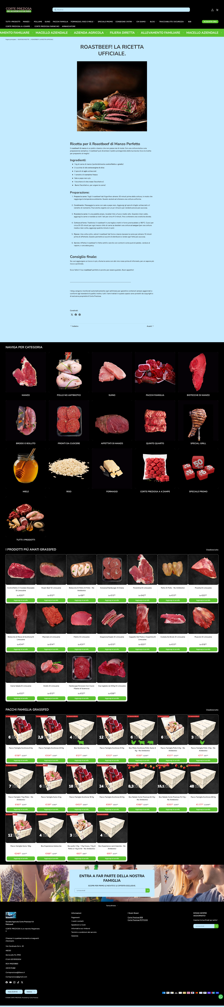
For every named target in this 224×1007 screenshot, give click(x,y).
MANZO (26, 22)
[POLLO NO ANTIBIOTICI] (69, 372)
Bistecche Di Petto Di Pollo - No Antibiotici (81, 589)
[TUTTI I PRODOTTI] (26, 517)
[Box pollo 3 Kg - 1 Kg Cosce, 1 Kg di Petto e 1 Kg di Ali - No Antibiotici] (81, 827)
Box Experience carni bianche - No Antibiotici (112, 847)
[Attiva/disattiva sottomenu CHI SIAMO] (147, 22)
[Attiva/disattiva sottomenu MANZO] (31, 22)
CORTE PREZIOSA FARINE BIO (46, 26)
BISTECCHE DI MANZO (198, 395)
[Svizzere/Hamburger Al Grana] (112, 569)
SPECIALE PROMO (105, 22)
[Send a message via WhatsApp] (220, 996)
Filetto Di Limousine (82, 637)
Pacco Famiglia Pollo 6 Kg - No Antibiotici (173, 749)
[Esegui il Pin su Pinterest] (80, 315)
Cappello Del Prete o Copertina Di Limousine (142, 638)
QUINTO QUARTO (155, 443)
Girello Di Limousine (51, 686)
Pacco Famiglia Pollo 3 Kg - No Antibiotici (203, 749)
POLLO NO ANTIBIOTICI (69, 395)
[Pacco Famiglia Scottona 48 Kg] (203, 778)
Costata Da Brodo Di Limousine (172, 637)
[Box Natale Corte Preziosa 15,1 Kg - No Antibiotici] (173, 778)
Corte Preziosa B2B (135, 917)
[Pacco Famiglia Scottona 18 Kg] (81, 778)
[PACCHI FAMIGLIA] (155, 372)
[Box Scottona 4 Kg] (81, 729)
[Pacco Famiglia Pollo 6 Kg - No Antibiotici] (173, 729)
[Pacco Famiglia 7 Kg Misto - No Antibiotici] (21, 778)
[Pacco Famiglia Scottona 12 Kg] (112, 729)
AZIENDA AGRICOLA (25, 33)
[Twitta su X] (72, 315)
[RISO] (69, 468)
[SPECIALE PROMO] (198, 468)
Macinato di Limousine (51, 637)
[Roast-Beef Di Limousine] (51, 569)
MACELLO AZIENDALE (139, 33)
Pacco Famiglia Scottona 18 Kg (81, 797)
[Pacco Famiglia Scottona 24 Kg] (112, 778)
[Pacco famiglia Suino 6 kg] (51, 778)
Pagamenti (75, 917)
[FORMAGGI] (112, 468)
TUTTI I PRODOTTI (13, 22)
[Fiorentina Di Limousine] (142, 569)
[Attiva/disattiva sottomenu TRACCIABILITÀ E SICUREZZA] (185, 22)
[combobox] (121, 10)
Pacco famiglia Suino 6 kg (51, 797)
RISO (68, 491)
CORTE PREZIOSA (15, 997)
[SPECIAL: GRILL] (198, 420)
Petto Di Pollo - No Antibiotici (173, 588)
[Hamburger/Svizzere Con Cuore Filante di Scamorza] (81, 667)
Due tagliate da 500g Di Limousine (112, 686)
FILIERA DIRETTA (58, 33)
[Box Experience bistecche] (51, 827)
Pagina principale (11, 39)
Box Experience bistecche (51, 846)
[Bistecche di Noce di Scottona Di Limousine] (21, 618)
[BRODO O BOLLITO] (26, 420)
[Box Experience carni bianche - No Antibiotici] (112, 827)
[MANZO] (26, 372)
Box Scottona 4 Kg (81, 748)
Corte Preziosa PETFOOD (138, 920)
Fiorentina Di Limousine (142, 588)
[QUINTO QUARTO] (155, 420)
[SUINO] (112, 372)
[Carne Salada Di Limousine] (21, 667)
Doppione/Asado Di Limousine (112, 637)
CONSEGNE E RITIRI (123, 22)
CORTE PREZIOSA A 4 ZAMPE (18, 26)
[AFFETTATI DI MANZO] (112, 420)
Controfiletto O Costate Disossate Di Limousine (20, 589)
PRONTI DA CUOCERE (69, 443)
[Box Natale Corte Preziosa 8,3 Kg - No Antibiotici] (142, 778)
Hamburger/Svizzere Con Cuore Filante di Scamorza (81, 687)
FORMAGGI (112, 491)
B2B (189, 22)
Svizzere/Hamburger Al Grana (112, 588)
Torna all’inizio (111, 906)
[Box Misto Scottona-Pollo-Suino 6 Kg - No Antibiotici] (142, 729)
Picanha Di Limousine (203, 588)
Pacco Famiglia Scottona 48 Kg (203, 797)
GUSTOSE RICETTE (23, 39)
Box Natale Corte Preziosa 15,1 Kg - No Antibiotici (173, 798)
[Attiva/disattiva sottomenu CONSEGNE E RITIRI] (133, 22)
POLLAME (38, 22)
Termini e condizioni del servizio (84, 932)
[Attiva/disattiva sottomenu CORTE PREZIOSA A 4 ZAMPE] (31, 26)
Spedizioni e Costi (78, 925)
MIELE (26, 491)
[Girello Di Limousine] (51, 667)
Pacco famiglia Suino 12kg (20, 846)
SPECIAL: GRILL (198, 443)
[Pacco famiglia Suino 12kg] (21, 827)
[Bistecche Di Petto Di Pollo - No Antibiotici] (81, 569)
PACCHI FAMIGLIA (60, 22)
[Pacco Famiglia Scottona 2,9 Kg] (51, 729)
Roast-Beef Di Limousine (51, 588)
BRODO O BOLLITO (25, 443)
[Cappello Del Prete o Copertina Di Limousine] (142, 618)
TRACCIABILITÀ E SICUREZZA (171, 22)
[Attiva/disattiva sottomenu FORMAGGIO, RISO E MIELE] (95, 22)
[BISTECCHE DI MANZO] (198, 372)
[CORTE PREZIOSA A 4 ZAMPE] (155, 468)
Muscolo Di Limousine (203, 637)
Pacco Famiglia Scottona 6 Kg (21, 748)
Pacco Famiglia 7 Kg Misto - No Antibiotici (20, 798)
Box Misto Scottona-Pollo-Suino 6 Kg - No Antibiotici (142, 749)
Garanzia (74, 936)
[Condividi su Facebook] (76, 315)
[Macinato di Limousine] (51, 618)
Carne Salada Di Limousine (20, 686)
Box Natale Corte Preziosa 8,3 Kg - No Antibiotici (142, 798)
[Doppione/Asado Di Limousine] (112, 618)
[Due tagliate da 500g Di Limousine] (112, 667)
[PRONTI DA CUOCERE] (69, 420)
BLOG (152, 22)
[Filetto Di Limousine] (81, 618)
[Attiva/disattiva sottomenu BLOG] (156, 22)
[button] (217, 10)
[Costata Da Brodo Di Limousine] (173, 618)
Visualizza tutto (212, 550)
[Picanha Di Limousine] (203, 569)
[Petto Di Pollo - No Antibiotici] (173, 569)
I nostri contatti (77, 921)
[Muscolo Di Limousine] (203, 618)
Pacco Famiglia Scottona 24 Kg (112, 797)
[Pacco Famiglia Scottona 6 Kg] (21, 729)
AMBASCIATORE (68, 26)
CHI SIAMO (141, 22)
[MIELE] (26, 468)
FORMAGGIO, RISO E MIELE (82, 22)
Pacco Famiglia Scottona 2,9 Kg (51, 748)
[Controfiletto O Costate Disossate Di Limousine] (21, 569)
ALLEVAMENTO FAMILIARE (96, 33)
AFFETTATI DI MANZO (112, 443)
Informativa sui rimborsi (80, 928)
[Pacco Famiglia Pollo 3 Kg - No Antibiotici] (203, 729)
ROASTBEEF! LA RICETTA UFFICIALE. (42, 39)
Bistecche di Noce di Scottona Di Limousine (21, 638)
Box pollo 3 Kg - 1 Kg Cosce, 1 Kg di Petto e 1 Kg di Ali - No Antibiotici (82, 847)
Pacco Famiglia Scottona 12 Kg (112, 748)
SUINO (47, 22)
